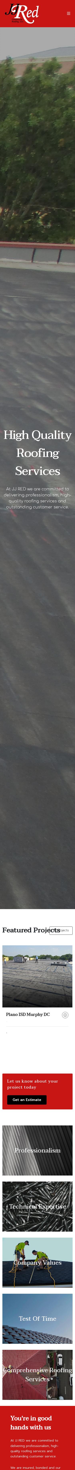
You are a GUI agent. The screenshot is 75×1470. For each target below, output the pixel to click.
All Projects (61, 930)
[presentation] (8, 1001)
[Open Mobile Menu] (68, 13)
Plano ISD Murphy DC (28, 1014)
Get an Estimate (27, 1100)
